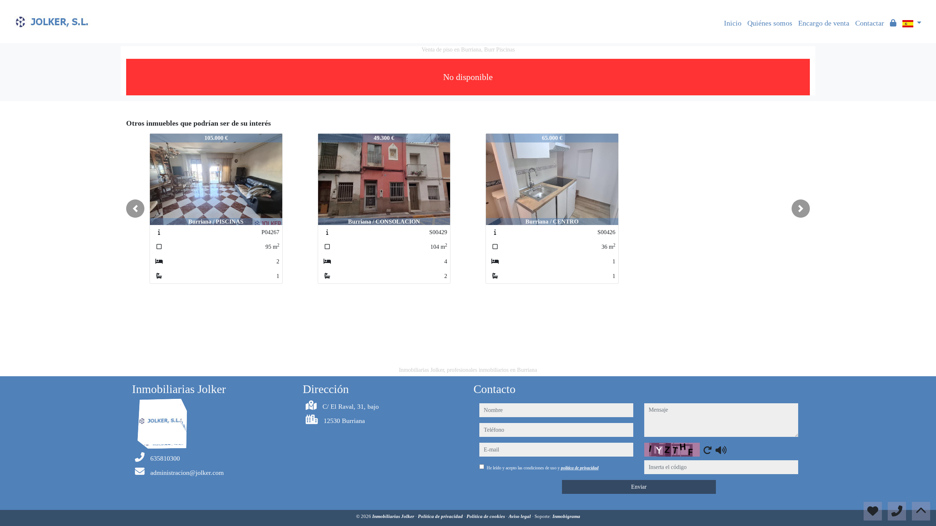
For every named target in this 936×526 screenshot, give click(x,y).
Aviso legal (520, 516)
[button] (135, 208)
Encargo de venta (823, 23)
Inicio (732, 23)
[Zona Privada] (893, 23)
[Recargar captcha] (707, 450)
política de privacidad (580, 467)
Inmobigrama (566, 516)
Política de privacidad (441, 516)
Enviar (638, 487)
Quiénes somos (769, 23)
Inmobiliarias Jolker (393, 516)
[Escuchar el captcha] (721, 450)
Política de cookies (486, 516)
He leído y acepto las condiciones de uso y (543, 467)
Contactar (869, 23)
